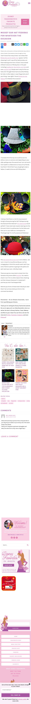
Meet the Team (15, 671)
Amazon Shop (16, 648)
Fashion (3, 398)
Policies (16, 676)
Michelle (10, 326)
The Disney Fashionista (11, 3)
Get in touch (15, 673)
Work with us (19, 534)
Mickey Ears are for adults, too (9, 58)
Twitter (9, 315)
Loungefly (16, 664)
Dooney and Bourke (16, 656)
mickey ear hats (21, 401)
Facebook (13, 315)
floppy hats (13, 401)
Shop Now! (25, 22)
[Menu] (29, 3)
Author (2, 323)
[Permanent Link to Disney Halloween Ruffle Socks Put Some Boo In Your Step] (8, 360)
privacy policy (22, 699)
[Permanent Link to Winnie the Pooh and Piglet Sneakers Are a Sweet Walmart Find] (22, 381)
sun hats (23, 67)
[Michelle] (4, 334)
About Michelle (12, 534)
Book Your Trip (15, 644)
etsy (8, 401)
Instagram (20, 315)
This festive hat (21, 223)
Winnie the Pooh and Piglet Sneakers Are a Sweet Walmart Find (21, 386)
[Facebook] (4, 337)
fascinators (17, 67)
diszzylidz (3, 401)
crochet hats (7, 69)
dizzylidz (18, 275)
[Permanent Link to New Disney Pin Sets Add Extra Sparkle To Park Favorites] (22, 360)
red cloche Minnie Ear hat (10, 260)
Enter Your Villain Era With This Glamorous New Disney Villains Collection (7, 387)
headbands (10, 67)
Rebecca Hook (16, 660)
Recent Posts (9, 323)
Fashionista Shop (15, 640)
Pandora (15, 652)
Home (15, 636)
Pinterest (3, 317)
